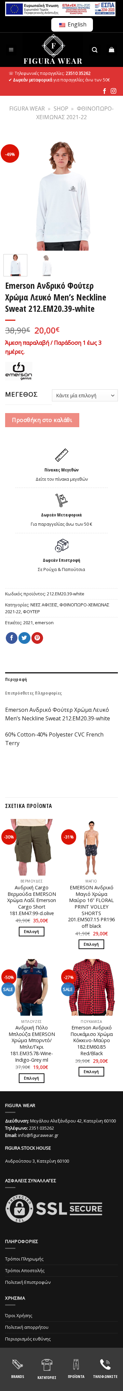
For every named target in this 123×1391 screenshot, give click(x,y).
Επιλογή (31, 931)
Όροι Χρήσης (18, 1315)
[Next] (108, 192)
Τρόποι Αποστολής (24, 1270)
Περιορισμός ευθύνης (28, 1339)
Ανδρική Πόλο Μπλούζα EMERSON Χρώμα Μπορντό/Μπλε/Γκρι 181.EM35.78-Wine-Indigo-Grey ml (32, 1044)
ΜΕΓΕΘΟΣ (21, 394)
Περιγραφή (16, 679)
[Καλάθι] (112, 50)
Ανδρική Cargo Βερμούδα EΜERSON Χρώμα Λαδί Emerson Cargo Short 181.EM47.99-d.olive (31, 900)
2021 (28, 622)
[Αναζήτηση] (94, 50)
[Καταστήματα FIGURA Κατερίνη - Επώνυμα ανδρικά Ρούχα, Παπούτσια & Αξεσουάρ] (53, 50)
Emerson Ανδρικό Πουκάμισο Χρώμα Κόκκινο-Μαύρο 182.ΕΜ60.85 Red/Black (91, 1041)
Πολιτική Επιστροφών (28, 1282)
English (76, 24)
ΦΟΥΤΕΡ (31, 611)
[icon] (104, 91)
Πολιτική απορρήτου (27, 1327)
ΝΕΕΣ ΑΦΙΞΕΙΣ (43, 605)
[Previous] (14, 192)
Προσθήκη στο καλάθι (42, 420)
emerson (44, 622)
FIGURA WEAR (27, 108)
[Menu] (11, 50)
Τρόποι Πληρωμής (24, 1259)
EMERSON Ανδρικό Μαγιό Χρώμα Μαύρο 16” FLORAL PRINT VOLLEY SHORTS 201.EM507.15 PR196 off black (91, 907)
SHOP (61, 108)
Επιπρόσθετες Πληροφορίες (33, 693)
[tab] (61, 679)
